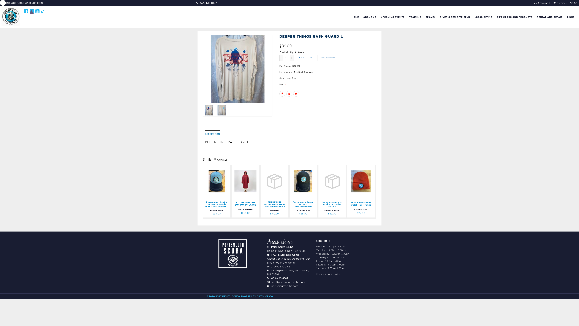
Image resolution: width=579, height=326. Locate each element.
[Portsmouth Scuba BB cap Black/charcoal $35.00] (305, 166)
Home (355, 17)
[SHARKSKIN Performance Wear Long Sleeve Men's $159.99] (275, 166)
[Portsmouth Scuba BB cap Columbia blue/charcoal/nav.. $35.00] (222, 166)
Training (415, 17)
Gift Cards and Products (514, 17)
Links (570, 17)
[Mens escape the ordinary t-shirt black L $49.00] (332, 166)
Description (212, 134)
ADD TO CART (307, 58)
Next (279, 79)
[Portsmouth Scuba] (11, 16)
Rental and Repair (550, 17)
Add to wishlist (328, 58)
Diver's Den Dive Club (455, 17)
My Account (540, 3)
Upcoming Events (393, 17)
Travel (430, 17)
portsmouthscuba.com (284, 286)
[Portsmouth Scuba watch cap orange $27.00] (361, 166)
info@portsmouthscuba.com (24, 3)
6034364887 (208, 3)
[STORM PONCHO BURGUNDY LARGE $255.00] (245, 166)
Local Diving (483, 17)
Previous (196, 79)
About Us (369, 17)
